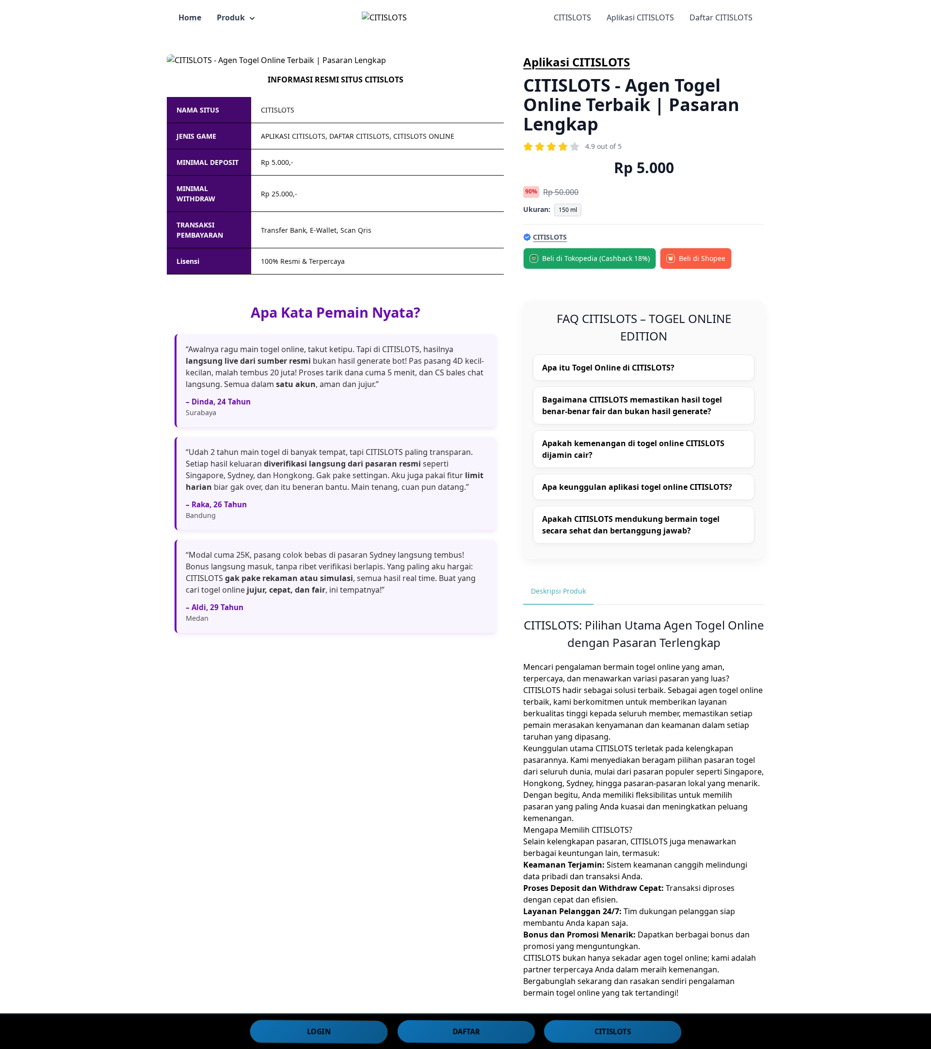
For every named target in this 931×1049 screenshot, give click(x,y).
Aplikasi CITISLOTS (640, 17)
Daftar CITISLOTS (721, 17)
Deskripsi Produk (558, 591)
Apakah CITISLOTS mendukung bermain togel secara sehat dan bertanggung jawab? (631, 525)
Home (189, 17)
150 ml (568, 210)
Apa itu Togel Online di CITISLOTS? (608, 367)
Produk (231, 17)
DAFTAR (466, 1031)
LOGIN (319, 1031)
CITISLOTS (572, 17)
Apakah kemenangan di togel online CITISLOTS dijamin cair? (633, 449)
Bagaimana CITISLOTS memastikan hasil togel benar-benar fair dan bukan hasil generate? (632, 405)
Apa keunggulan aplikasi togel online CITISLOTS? (637, 487)
